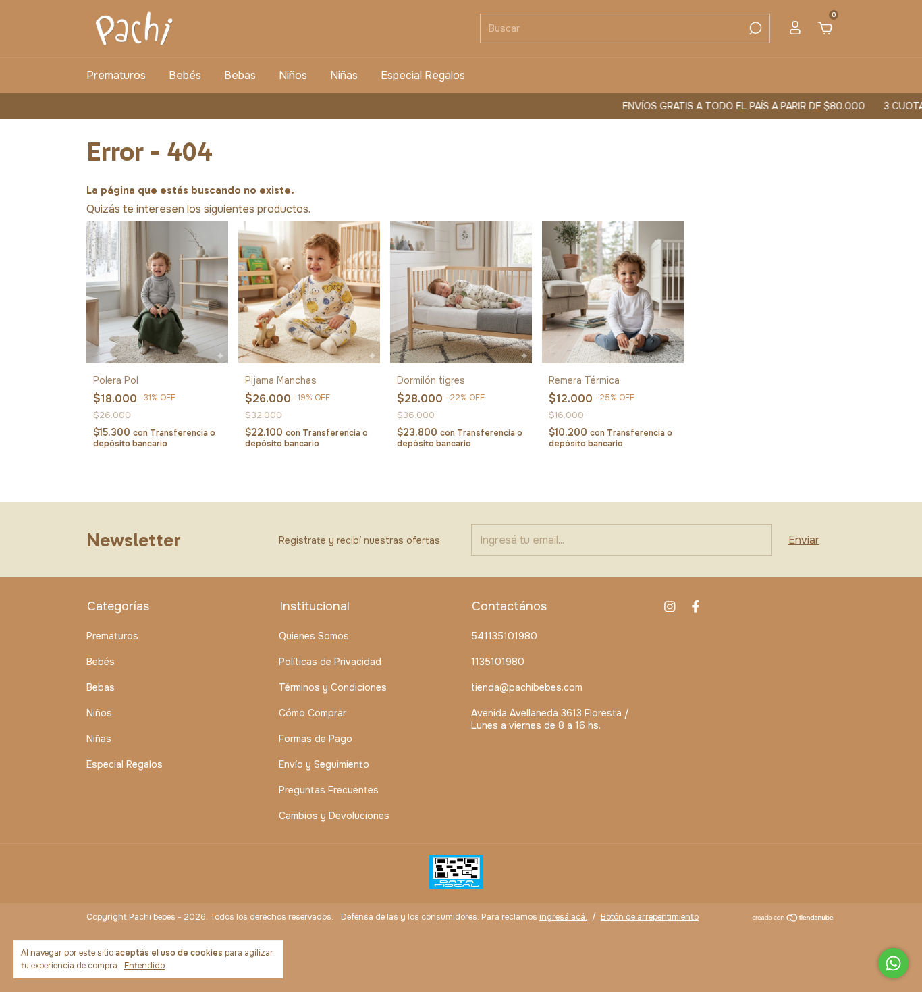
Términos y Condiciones (333, 687)
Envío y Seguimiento (324, 764)
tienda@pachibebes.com (526, 687)
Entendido (144, 965)
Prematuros (116, 75)
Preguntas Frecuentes (329, 790)
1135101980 (497, 662)
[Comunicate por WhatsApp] (893, 963)
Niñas (344, 75)
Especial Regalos (423, 75)
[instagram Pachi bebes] (669, 606)
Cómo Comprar (312, 713)
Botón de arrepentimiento (650, 917)
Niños (293, 75)
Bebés (185, 75)
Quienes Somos (314, 636)
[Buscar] (754, 28)
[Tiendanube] (793, 919)
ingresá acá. (563, 917)
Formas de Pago (315, 739)
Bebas (240, 75)
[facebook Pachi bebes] (695, 606)
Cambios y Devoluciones (334, 816)
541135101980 (504, 636)
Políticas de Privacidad (330, 662)
